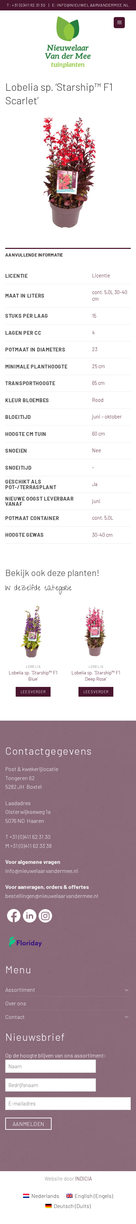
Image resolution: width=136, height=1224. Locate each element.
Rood (98, 400)
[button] (119, 23)
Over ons (15, 1003)
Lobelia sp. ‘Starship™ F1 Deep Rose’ (95, 676)
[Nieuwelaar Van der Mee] (68, 43)
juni (96, 501)
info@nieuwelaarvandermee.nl (93, 4)
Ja (94, 484)
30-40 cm (102, 535)
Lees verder (33, 691)
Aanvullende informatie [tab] (34, 255)
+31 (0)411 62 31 (26, 4)
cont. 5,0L (102, 518)
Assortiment (20, 989)
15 (94, 316)
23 (94, 349)
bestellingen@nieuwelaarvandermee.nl (51, 895)
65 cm (98, 383)
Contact (15, 1016)
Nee (96, 450)
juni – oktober (107, 417)
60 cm (98, 434)
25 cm (98, 366)
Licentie (101, 275)
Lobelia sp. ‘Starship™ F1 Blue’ (33, 676)
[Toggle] (126, 990)
